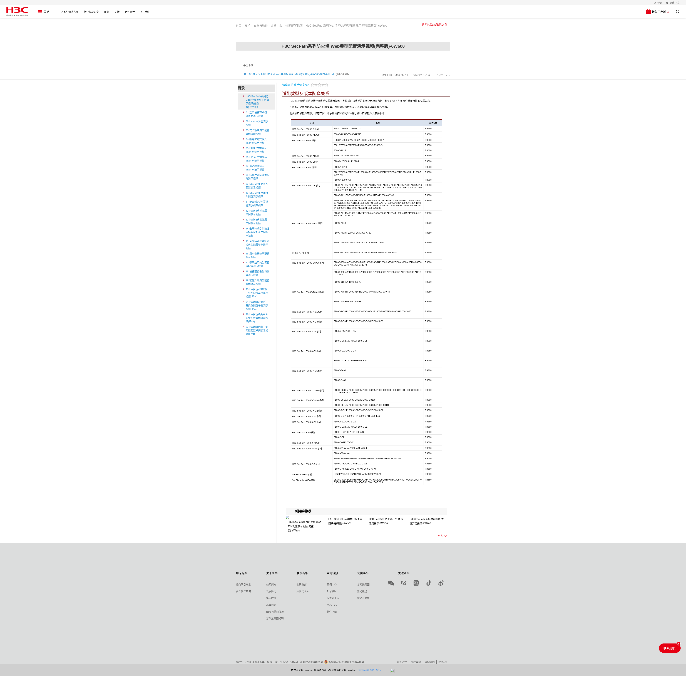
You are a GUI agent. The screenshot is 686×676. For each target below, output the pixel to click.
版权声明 (416, 662)
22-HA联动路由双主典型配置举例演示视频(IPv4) (257, 317)
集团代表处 (303, 591)
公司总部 (302, 584)
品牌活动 (271, 604)
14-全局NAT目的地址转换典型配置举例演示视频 (257, 232)
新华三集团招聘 (275, 618)
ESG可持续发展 (275, 611)
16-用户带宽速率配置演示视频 (257, 255)
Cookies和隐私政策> (369, 670)
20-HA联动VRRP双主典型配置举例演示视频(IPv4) (257, 292)
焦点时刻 (271, 598)
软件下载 (332, 611)
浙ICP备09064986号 (311, 662)
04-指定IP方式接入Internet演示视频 (256, 140)
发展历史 (271, 591)
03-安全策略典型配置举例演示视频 (257, 131)
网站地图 (430, 662)
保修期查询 (333, 598)
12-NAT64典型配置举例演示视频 (256, 212)
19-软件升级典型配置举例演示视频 (257, 282)
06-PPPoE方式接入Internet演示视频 (256, 158)
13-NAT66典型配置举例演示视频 (256, 221)
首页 (239, 25)
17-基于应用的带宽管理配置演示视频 (257, 264)
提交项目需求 (243, 584)
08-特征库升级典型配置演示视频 (257, 176)
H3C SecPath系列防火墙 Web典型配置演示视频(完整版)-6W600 (257, 101)
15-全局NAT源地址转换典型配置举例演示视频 (257, 244)
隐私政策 (402, 662)
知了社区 (332, 591)
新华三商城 (659, 12)
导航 (46, 11)
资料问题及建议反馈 (434, 24)
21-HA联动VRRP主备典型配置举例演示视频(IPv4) (257, 305)
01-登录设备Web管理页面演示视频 (256, 114)
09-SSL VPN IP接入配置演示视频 (257, 185)
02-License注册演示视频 (257, 123)
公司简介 (271, 584)
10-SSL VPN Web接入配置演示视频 (257, 194)
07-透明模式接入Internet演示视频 (255, 167)
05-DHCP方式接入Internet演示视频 (256, 149)
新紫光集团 (363, 584)
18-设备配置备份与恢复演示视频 (257, 273)
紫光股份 (362, 591)
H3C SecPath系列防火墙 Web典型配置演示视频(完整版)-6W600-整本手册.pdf (290, 74)
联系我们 (443, 662)
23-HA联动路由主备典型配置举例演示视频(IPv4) (257, 330)
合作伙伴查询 (243, 591)
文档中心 (276, 25)
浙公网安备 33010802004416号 (346, 662)
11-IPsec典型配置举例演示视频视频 (257, 203)
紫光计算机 (363, 598)
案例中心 (332, 584)
